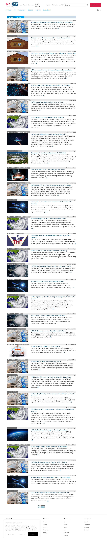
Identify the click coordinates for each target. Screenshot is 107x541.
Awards (66, 535)
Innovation (21, 264)
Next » (43, 506)
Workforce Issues (12, 151)
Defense (30, 10)
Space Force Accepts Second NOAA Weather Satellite (47, 281)
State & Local (46, 10)
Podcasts (55, 5)
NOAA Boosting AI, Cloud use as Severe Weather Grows (48, 219)
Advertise (87, 524)
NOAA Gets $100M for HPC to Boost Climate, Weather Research (51, 185)
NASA (20, 313)
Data (65, 530)
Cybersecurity (21, 10)
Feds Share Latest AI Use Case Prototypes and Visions (48, 170)
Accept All (32, 534)
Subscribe (96, 5)
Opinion (48, 5)
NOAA (27, 20)
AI (14, 10)
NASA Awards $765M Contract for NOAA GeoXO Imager (48, 315)
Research (31, 5)
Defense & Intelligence (13, 115)
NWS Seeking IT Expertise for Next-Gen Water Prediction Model (51, 377)
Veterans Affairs (23, 344)
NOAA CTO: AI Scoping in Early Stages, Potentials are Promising (51, 266)
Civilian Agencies (12, 20)
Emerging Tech (11, 36)
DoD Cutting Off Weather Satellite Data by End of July (47, 117)
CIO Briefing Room (12, 233)
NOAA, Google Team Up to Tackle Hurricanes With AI (47, 102)
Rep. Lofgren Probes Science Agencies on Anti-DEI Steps (48, 153)
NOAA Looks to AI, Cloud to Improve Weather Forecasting (49, 251)
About (86, 522)
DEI (20, 151)
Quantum (38, 10)
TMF (20, 233)
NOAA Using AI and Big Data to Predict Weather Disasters (49, 447)
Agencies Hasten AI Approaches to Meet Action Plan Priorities (50, 85)
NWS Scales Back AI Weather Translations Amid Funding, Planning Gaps (53, 53)
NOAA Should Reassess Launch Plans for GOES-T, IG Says (49, 462)
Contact (86, 527)
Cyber (65, 527)
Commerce (21, 20)
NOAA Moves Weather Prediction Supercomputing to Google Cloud (52, 22)
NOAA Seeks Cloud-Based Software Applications (46, 362)
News (20, 5)
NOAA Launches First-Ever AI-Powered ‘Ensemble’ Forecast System (51, 70)
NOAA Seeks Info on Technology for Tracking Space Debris (49, 430)
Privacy (86, 530)
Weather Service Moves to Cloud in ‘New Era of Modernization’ (50, 38)
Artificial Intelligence (23, 83)
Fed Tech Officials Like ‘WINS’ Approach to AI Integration (48, 134)
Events (25, 5)
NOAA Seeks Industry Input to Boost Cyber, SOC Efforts (48, 331)
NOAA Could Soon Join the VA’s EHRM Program (45, 346)
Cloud (65, 524)
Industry (20, 407)
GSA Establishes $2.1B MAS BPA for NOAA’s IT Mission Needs (50, 493)
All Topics (8, 10)
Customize (11, 534)
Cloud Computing (22, 36)
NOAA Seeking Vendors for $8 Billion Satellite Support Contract (51, 477)
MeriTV (61, 5)
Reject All (21, 534)
